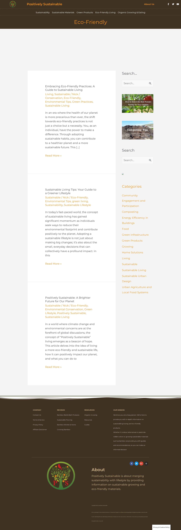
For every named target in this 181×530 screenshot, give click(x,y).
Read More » (53, 155)
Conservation (54, 98)
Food (125, 228)
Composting (130, 211)
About (98, 469)
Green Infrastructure (135, 234)
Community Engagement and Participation (133, 200)
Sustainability (43, 12)
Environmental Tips (58, 101)
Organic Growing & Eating (131, 12)
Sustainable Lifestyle (77, 205)
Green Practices (82, 101)
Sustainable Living (57, 105)
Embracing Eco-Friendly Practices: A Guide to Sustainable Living (70, 88)
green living (80, 201)
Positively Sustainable (44, 4)
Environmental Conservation (64, 309)
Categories (132, 186)
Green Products (85, 12)
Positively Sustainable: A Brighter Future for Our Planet (67, 299)
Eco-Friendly (72, 98)
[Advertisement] (90, 44)
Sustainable (62, 94)
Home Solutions (132, 252)
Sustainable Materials (63, 12)
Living (49, 94)
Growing (127, 246)
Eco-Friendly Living (105, 12)
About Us (149, 4)
